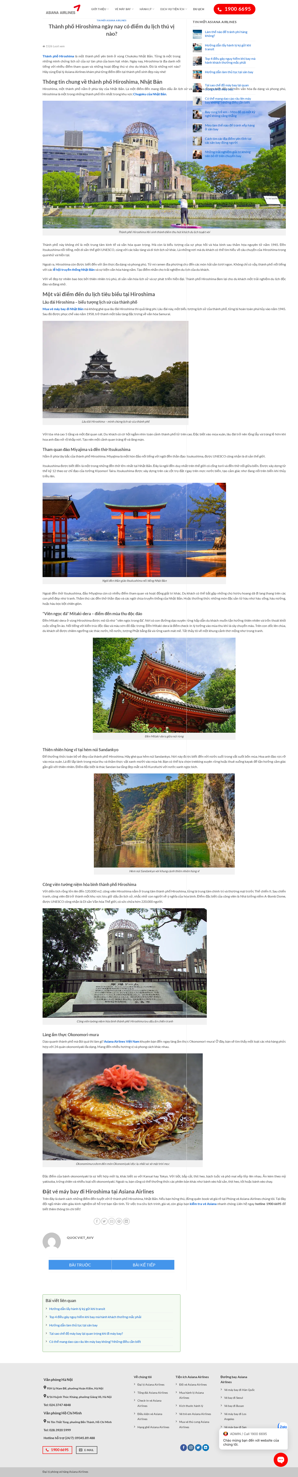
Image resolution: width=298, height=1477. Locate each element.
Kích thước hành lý (191, 1405)
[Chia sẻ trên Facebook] (97, 1221)
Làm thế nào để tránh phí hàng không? (226, 33)
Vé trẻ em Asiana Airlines (195, 1414)
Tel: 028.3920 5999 (57, 1430)
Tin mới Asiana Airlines (111, 20)
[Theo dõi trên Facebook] (183, 1447)
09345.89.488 (85, 1438)
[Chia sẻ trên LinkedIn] (126, 1221)
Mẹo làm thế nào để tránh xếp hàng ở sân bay (230, 127)
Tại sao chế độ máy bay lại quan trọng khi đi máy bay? (227, 87)
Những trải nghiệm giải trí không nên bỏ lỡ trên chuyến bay (228, 153)
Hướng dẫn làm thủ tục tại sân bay (229, 72)
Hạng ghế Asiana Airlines (153, 1427)
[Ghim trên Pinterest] (119, 1221)
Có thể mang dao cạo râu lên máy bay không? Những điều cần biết (228, 100)
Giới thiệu (98, 9)
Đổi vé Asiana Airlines (193, 1384)
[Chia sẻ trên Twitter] (104, 1221)
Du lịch (198, 9)
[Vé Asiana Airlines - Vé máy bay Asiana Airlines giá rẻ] (63, 9)
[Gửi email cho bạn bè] (111, 1221)
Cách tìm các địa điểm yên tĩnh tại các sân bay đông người (228, 140)
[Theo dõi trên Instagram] (191, 1447)
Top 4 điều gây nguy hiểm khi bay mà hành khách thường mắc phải (230, 60)
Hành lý (146, 9)
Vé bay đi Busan (234, 1405)
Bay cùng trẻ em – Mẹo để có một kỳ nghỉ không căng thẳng (230, 114)
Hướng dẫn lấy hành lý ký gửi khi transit (228, 47)
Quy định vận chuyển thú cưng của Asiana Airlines (143, 1265)
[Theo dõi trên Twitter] (198, 1447)
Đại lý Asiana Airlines (150, 1384)
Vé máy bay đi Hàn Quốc (239, 1389)
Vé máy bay (123, 9)
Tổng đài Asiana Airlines (152, 1392)
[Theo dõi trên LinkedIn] (205, 1447)
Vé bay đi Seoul (233, 1397)
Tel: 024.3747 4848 (57, 1405)
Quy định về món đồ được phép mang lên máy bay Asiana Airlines (80, 1265)
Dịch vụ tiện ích (172, 9)
